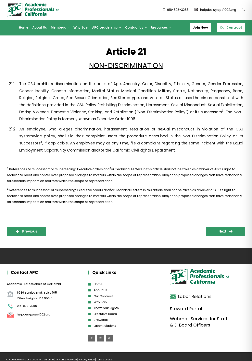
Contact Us (134, 27)
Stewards (101, 320)
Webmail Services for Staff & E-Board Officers (198, 322)
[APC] (33, 10)
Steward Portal (186, 309)
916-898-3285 (178, 9)
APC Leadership (105, 27)
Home (23, 27)
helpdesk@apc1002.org (218, 9)
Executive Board (105, 314)
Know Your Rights (106, 308)
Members (58, 27)
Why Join (80, 27)
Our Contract (103, 296)
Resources (159, 27)
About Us (39, 27)
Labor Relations (105, 326)
